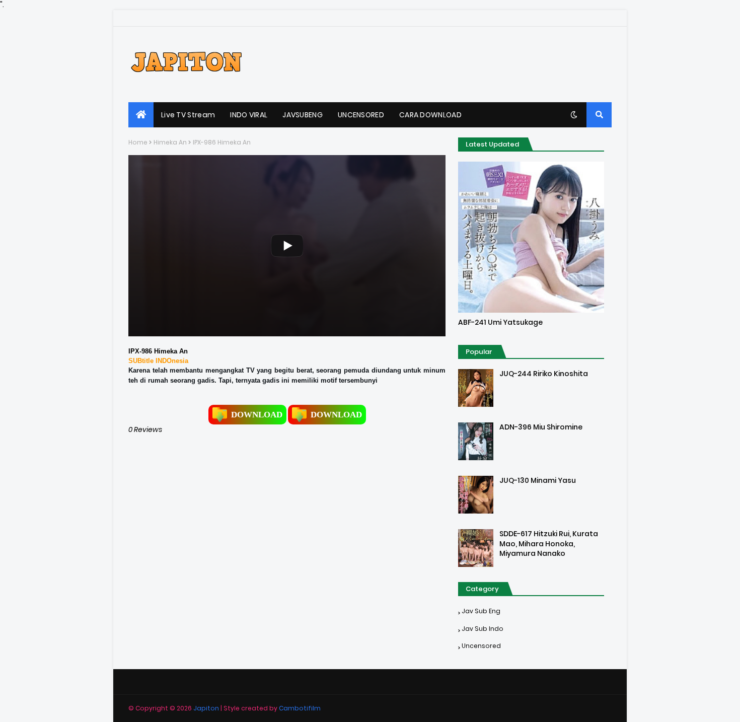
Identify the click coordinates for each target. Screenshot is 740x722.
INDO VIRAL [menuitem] (248, 115)
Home (137, 142)
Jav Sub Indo (482, 628)
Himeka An (170, 142)
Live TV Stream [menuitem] (188, 115)
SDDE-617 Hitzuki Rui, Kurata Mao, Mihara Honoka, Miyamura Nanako (548, 543)
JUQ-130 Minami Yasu (537, 480)
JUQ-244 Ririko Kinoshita (543, 374)
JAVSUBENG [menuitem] (302, 115)
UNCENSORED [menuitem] (361, 115)
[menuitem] (141, 114)
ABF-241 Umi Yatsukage (500, 322)
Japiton (206, 708)
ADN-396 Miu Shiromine (540, 427)
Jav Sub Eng (481, 611)
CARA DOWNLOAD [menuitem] (430, 115)
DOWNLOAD (256, 414)
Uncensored (481, 645)
